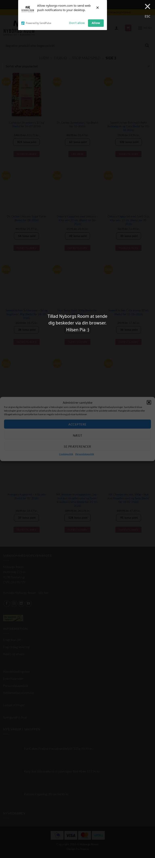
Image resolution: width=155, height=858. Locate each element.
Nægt (77, 435)
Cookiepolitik (66, 454)
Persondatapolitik (84, 454)
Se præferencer (77, 446)
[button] (149, 402)
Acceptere (77, 424)
